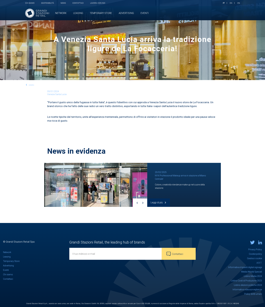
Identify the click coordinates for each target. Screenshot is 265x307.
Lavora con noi (97, 3)
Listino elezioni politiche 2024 (248, 285)
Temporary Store (11, 261)
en (231, 3)
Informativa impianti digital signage (245, 267)
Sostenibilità (47, 3)
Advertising (8, 265)
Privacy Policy (255, 249)
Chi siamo (30, 3)
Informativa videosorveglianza (247, 289)
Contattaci (78, 3)
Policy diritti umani (253, 294)
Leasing (7, 256)
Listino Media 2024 (253, 276)
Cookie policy (255, 254)
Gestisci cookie (254, 258)
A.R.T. (259, 263)
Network (7, 252)
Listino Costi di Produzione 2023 (246, 280)
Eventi (6, 270)
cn (238, 3)
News (63, 3)
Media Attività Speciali (251, 272)
